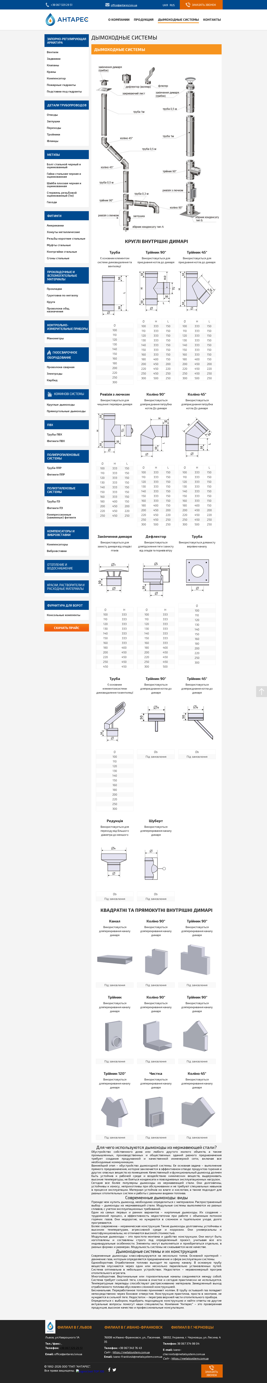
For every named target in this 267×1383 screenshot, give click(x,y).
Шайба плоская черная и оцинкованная (64, 184)
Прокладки (54, 288)
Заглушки (53, 121)
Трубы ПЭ (53, 501)
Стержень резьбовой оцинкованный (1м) (62, 194)
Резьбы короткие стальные (66, 238)
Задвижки (53, 58)
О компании (119, 19)
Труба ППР (54, 467)
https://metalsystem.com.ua (131, 1352)
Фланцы (52, 141)
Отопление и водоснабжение (60, 566)
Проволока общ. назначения (58, 310)
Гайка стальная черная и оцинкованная (64, 175)
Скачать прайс (66, 628)
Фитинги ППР (56, 474)
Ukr (165, 5)
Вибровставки (57, 551)
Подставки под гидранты (64, 91)
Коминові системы (69, 394)
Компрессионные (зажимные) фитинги (61, 516)
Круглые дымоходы (61, 404)
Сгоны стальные (58, 258)
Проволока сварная (60, 367)
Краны (51, 71)
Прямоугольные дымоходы (66, 411)
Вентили (52, 52)
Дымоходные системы (178, 19)
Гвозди (52, 202)
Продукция (143, 19)
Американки (55, 225)
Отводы (52, 114)
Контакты (212, 19)
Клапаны (53, 65)
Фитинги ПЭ (55, 508)
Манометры (55, 338)
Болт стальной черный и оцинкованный (64, 165)
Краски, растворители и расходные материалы (65, 586)
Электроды (54, 373)
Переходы (54, 127)
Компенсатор (56, 78)
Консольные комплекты (63, 615)
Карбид (52, 380)
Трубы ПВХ (54, 434)
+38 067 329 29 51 (61, 4)
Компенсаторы (57, 544)
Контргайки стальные (62, 251)
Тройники (53, 134)
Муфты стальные (59, 245)
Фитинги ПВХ (56, 441)
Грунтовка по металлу (62, 295)
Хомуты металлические (63, 232)
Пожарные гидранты (61, 84)
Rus (172, 5)
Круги (51, 301)
